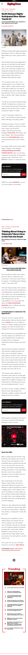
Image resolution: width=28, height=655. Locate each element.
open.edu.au (20, 545)
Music (6, 9)
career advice (19, 548)
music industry (6, 550)
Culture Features (14, 226)
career (8, 322)
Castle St (16, 182)
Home (3, 9)
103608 (12, 548)
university (17, 550)
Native (12, 550)
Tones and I (11, 132)
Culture (7, 226)
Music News (12, 9)
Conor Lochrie (7, 26)
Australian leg (14, 137)
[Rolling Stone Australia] (14, 4)
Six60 (11, 219)
